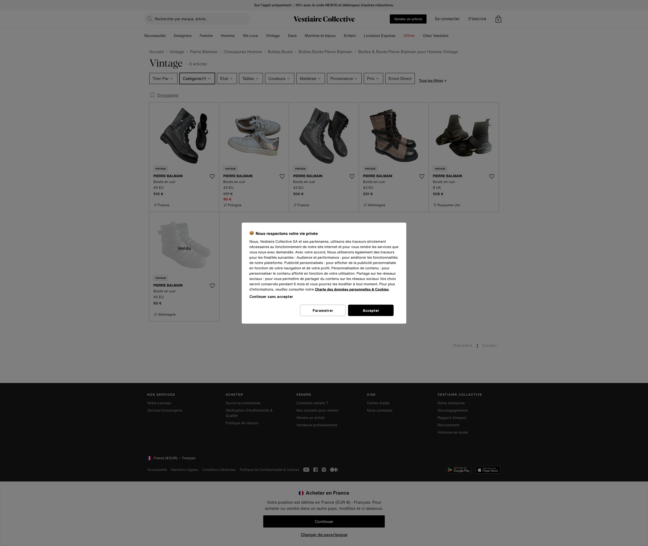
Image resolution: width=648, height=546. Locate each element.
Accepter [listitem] (371, 310)
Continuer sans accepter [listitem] (271, 296)
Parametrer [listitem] (323, 310)
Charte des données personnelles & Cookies (352, 289)
